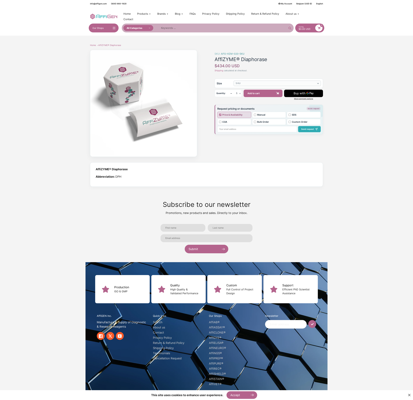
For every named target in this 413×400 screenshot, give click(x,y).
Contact (158, 332)
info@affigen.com (98, 3)
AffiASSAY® (217, 327)
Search (157, 322)
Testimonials (161, 353)
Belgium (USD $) (304, 3)
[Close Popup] (409, 395)
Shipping (219, 70)
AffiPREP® (216, 358)
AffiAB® (214, 322)
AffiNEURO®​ (217, 348)
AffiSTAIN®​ (216, 379)
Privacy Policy (162, 337)
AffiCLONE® (217, 332)
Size (219, 83)
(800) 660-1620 (118, 3)
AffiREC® (215, 368)
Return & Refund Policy (168, 343)
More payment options (303, 99)
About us (159, 327)
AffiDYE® (215, 337)
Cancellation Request (167, 358)
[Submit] (312, 324)
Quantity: (221, 93)
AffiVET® (215, 384)
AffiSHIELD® (217, 373)
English (319, 3)
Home (93, 45)
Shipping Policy (163, 348)
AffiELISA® (216, 343)
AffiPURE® (216, 363)
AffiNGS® (215, 353)
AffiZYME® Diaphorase (109, 45)
